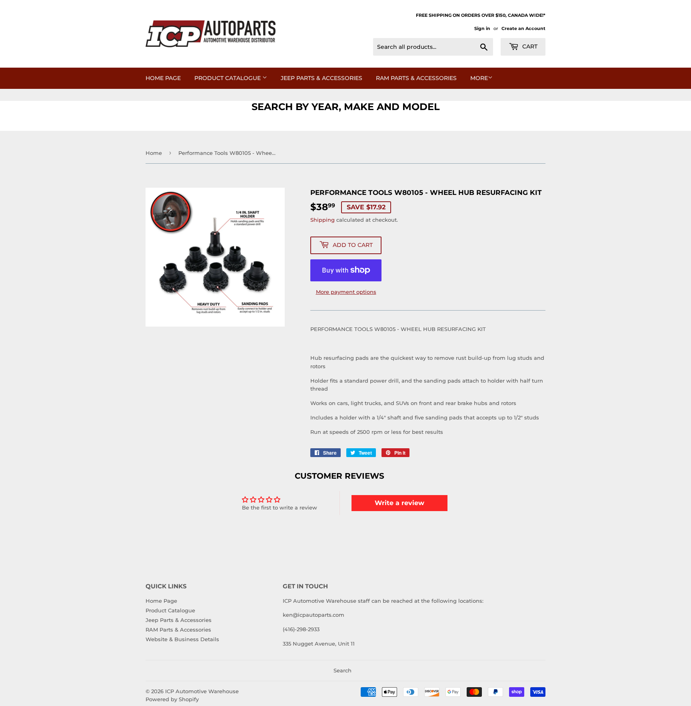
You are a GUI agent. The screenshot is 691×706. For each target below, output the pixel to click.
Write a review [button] (399, 503)
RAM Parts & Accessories (416, 78)
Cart (529, 46)
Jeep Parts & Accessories (321, 78)
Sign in (482, 28)
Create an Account (523, 28)
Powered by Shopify (172, 699)
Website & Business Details (182, 639)
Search (342, 670)
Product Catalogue (228, 78)
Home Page (163, 78)
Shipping (322, 220)
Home (154, 153)
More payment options (346, 292)
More (479, 78)
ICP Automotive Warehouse (202, 691)
